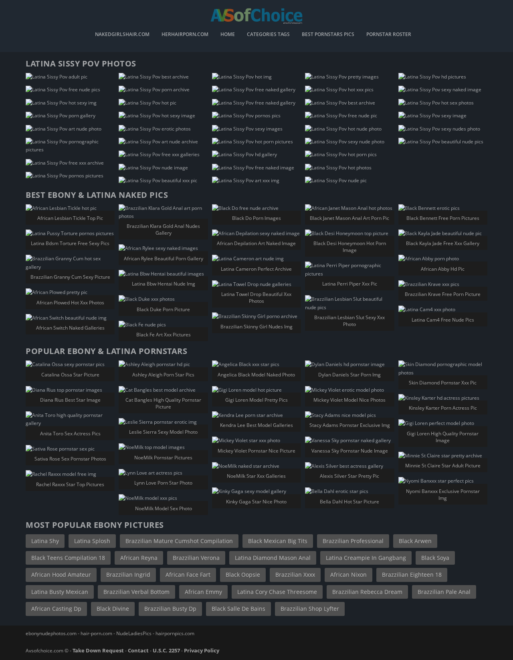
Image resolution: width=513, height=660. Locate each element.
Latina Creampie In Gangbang (366, 557)
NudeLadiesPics (133, 633)
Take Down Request (98, 650)
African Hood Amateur (61, 574)
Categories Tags (268, 35)
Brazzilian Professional (353, 541)
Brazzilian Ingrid (128, 574)
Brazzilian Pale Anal (444, 592)
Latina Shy (45, 541)
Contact (138, 650)
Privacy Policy (201, 650)
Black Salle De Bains (238, 608)
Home (227, 35)
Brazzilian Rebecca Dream (367, 592)
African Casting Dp (56, 608)
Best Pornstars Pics (328, 35)
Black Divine (113, 608)
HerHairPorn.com (185, 35)
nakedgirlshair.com (122, 35)
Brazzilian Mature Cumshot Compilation (179, 541)
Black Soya (435, 557)
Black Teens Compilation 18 (68, 557)
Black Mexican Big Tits (277, 541)
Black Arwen (415, 541)
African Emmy (203, 592)
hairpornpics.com (175, 633)
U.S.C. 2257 (166, 650)
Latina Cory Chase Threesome (277, 592)
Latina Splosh (92, 541)
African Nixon (348, 574)
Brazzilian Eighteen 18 (412, 574)
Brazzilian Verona (196, 557)
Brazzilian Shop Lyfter (310, 608)
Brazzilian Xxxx (295, 574)
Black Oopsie (243, 574)
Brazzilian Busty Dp (170, 608)
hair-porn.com (96, 633)
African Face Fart (188, 574)
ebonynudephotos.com (51, 633)
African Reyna (139, 557)
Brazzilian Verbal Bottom (136, 592)
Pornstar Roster (388, 35)
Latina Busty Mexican (59, 592)
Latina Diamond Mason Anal (273, 557)
